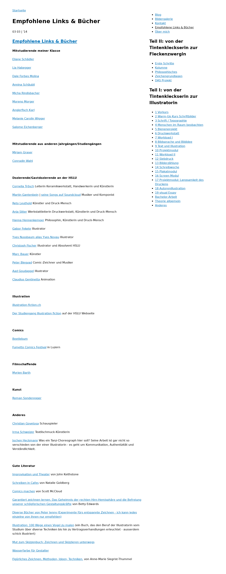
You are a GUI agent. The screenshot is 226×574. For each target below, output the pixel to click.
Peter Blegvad (22, 262)
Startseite (19, 10)
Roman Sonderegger (26, 398)
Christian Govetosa (25, 423)
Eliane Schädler (23, 59)
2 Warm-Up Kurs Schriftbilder (175, 116)
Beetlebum (20, 338)
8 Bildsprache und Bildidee (173, 142)
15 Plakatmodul (166, 171)
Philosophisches (166, 72)
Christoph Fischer (24, 245)
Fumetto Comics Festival (29, 347)
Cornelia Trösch (23, 186)
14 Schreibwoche (167, 167)
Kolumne (161, 67)
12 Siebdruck (164, 158)
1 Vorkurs (161, 112)
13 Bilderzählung (167, 163)
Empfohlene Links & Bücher (44, 41)
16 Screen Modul (167, 175)
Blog (158, 14)
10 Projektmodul (166, 150)
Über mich (162, 31)
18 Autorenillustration (170, 188)
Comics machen (23, 491)
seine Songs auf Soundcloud (61, 194)
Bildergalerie (164, 19)
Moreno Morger (23, 101)
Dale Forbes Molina (25, 76)
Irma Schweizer (23, 432)
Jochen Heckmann (25, 440)
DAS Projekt (163, 80)
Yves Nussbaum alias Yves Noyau (35, 237)
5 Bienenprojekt (166, 129)
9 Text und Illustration (170, 146)
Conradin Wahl (22, 161)
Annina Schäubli (23, 84)
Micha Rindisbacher (26, 93)
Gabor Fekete (21, 228)
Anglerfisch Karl (23, 110)
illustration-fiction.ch (26, 305)
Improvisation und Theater (31, 474)
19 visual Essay (165, 192)
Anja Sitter (19, 211)
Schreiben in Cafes (25, 483)
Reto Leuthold (22, 203)
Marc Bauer (20, 254)
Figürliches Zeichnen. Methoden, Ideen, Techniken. (47, 559)
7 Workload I (164, 137)
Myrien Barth (21, 372)
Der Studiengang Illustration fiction (36, 313)
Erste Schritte (164, 63)
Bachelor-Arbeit (166, 197)
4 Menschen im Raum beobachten (179, 125)
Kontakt (160, 23)
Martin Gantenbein (25, 194)
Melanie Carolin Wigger (28, 118)
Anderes (161, 205)
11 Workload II (165, 154)
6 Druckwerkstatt (167, 133)
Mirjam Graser (22, 152)
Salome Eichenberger (27, 127)
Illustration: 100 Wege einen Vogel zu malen (43, 525)
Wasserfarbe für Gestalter (30, 550)
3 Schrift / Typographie (171, 120)
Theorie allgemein (167, 201)
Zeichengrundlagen (168, 76)
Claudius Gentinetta (26, 279)
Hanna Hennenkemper (28, 220)
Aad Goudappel (23, 271)
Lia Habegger (21, 67)
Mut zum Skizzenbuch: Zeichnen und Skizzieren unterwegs (53, 542)
